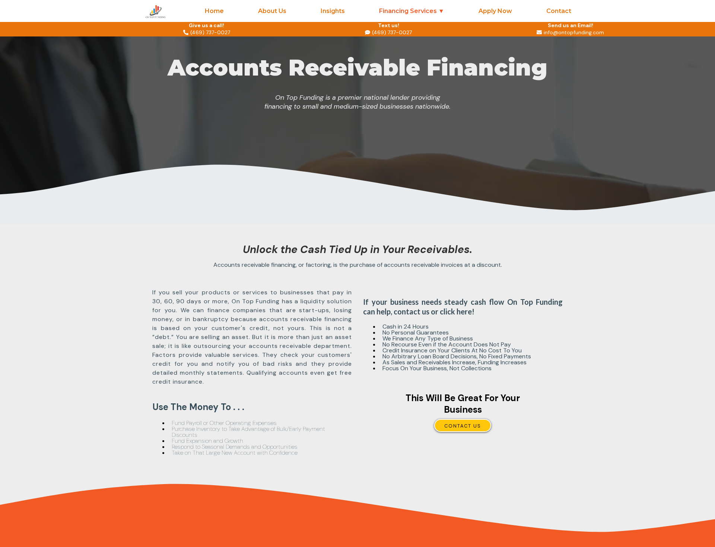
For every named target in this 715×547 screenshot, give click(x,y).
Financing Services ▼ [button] (411, 11)
